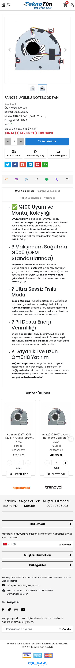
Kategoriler (37, 565)
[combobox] (6, 544)
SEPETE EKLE (21, 474)
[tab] (24, 191)
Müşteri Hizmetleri (56, 503)
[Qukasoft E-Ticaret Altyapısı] (37, 664)
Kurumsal (37, 524)
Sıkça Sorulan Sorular (29, 503)
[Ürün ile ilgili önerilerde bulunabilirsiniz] (68, 179)
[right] (71, 439)
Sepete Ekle (49, 141)
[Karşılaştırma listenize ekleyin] (38, 179)
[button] (9, 50)
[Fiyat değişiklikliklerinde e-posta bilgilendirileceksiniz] (47, 179)
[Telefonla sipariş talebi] (58, 179)
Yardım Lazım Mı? (10, 503)
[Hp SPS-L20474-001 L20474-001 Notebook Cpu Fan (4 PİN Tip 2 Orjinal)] (19, 417)
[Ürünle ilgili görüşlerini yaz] (27, 179)
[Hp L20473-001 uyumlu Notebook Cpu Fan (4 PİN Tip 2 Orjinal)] (56, 417)
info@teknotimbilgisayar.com (23, 585)
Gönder (66, 544)
